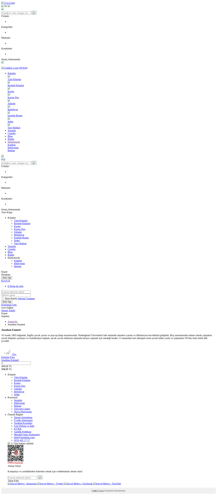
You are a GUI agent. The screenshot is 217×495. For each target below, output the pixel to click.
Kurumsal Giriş (9, 304)
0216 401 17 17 (22, 440)
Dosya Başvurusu (23, 411)
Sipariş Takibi (8, 310)
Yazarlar (12, 130)
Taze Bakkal (20, 243)
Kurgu (17, 226)
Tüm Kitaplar (20, 220)
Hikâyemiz (19, 263)
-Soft (94, 491)
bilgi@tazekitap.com (24, 437)
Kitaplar (12, 73)
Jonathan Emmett (10, 360)
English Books (21, 237)
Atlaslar (18, 232)
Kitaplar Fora (8, 357)
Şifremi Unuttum (26, 298)
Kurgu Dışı (19, 229)
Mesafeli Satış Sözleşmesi (27, 434)
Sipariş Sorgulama (23, 417)
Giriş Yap (7, 278)
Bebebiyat (19, 235)
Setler (17, 240)
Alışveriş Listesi (22, 408)
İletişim (17, 266)
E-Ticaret (100, 491)
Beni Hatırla (11, 298)
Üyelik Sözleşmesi (23, 420)
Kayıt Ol (5, 280)
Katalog (18, 260)
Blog (10, 136)
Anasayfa (12, 321)
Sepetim (18, 400)
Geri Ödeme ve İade (24, 426)
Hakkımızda (14, 142)
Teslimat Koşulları (23, 423)
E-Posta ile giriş (15, 286)
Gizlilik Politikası (22, 431)
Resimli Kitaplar (22, 223)
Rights (11, 139)
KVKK (18, 428)
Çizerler (12, 133)
